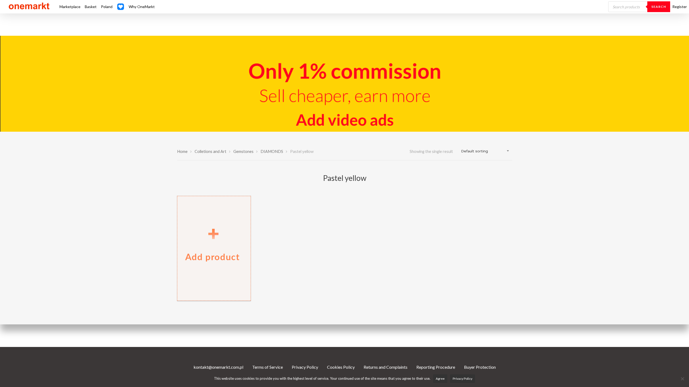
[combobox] (485, 151)
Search (658, 7)
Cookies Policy (341, 367)
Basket (91, 7)
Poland (107, 7)
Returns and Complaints (385, 367)
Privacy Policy (305, 367)
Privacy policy (462, 379)
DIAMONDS (272, 151)
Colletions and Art (210, 151)
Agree (440, 379)
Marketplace (69, 7)
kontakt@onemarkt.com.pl (218, 367)
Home (182, 151)
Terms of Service (267, 367)
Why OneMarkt (142, 7)
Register (679, 7)
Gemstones (243, 151)
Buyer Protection (480, 367)
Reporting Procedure (435, 367)
